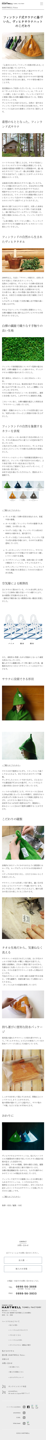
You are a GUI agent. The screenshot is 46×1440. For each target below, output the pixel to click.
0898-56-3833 (26, 1293)
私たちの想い (14, 1325)
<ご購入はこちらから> (11, 510)
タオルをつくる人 (15, 1335)
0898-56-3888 (26, 1286)
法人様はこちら (14, 1367)
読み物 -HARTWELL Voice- (13, 1355)
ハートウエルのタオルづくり (19, 1330)
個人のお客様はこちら (17, 1372)
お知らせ (5, 1359)
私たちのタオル (8, 1351)
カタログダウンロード (17, 1377)
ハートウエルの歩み (16, 1340)
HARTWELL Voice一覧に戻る (23, 1221)
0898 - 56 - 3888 (7, 1315)
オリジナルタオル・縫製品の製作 (20, 1345)
